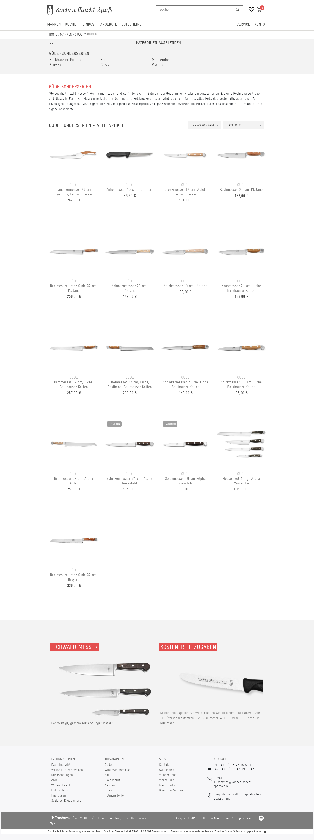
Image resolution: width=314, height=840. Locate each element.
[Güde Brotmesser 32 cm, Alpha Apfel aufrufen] (73, 443)
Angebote (108, 24)
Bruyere (55, 64)
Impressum (59, 795)
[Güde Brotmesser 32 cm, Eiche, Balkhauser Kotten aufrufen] (73, 347)
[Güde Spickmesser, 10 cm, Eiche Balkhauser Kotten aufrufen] (241, 347)
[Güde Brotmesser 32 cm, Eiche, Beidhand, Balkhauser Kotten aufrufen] (129, 347)
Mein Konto (167, 785)
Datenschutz (59, 790)
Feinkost (88, 24)
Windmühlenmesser (118, 770)
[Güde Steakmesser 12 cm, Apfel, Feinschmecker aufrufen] (185, 154)
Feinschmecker (113, 59)
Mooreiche (160, 59)
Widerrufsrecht (61, 785)
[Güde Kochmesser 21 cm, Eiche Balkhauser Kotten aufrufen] (241, 250)
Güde (79, 34)
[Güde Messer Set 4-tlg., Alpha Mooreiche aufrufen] (241, 443)
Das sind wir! (60, 765)
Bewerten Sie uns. (171, 790)
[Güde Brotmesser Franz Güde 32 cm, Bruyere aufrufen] (73, 539)
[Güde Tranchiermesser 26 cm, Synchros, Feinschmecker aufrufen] (73, 154)
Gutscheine (131, 24)
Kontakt (164, 765)
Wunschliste (167, 775)
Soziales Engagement (66, 800)
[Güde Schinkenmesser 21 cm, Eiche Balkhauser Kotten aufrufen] (185, 347)
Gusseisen (109, 64)
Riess (108, 790)
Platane (158, 64)
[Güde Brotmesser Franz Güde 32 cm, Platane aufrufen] (73, 250)
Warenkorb (166, 780)
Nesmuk (110, 785)
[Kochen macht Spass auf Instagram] (261, 819)
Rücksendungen (62, 775)
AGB (54, 780)
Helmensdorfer (115, 795)
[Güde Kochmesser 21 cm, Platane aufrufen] (241, 154)
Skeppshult (112, 780)
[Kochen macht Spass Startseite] (53, 34)
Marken (54, 24)
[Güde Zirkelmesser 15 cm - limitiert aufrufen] (129, 154)
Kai (107, 775)
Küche (70, 24)
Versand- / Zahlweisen (67, 770)
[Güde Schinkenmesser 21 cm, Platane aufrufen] (129, 250)
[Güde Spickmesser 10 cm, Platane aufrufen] (185, 250)
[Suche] (237, 9)
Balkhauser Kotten (65, 59)
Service (243, 24)
